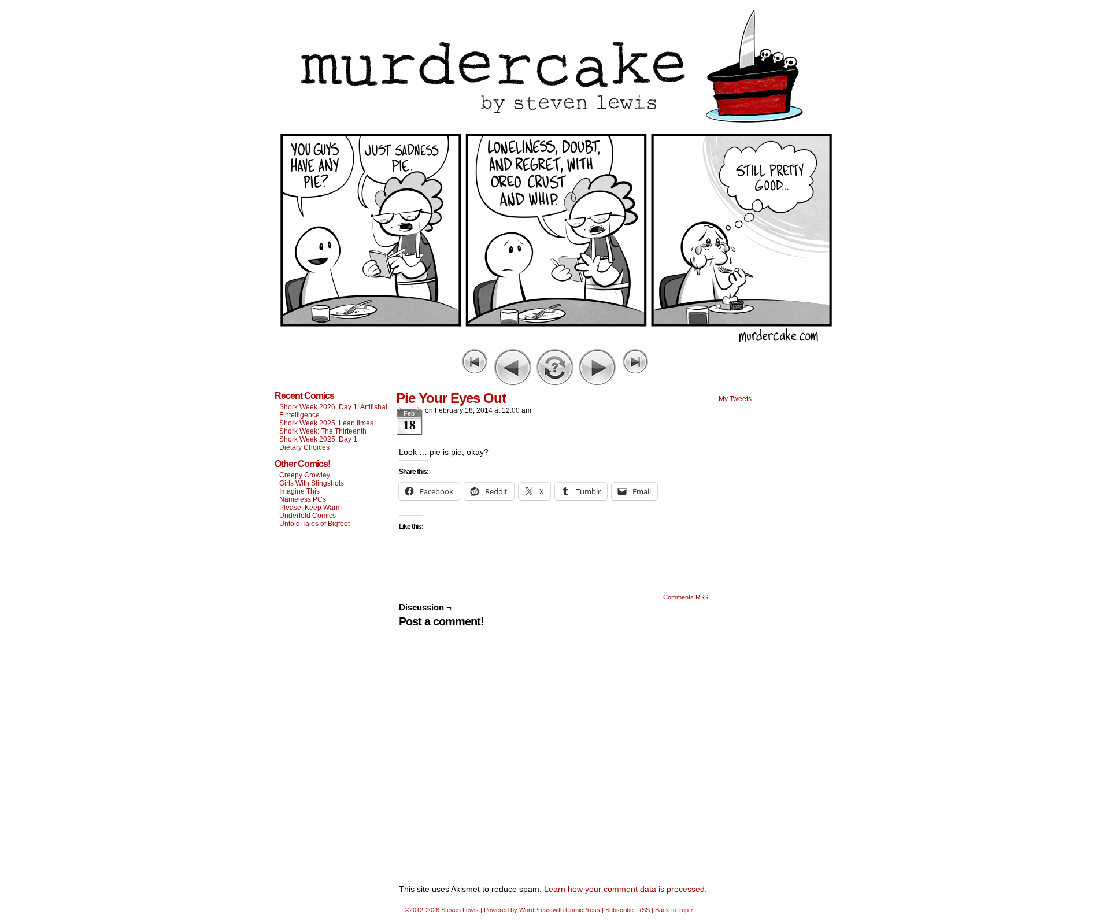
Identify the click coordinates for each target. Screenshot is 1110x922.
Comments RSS (685, 597)
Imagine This (299, 491)
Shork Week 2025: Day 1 (318, 439)
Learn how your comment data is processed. (625, 889)
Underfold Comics (307, 516)
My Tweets (735, 399)
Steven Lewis (460, 909)
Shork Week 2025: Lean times (326, 423)
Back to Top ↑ (674, 909)
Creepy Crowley (304, 475)
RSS (643, 909)
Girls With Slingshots (311, 483)
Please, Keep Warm (310, 507)
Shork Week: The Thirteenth (323, 431)
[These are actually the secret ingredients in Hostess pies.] (555, 343)
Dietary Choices (304, 447)
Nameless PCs (302, 499)
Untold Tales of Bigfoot (314, 524)
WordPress (535, 909)
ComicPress (582, 909)
